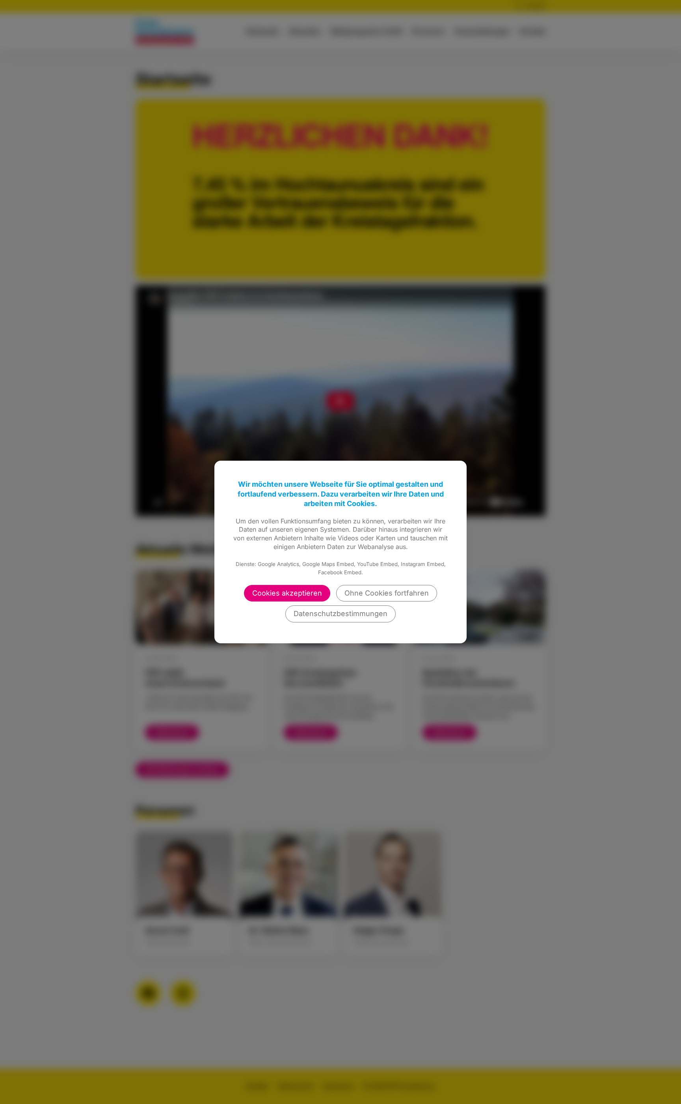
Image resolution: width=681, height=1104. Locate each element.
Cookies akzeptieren (287, 593)
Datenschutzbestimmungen (340, 613)
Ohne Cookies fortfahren (386, 593)
